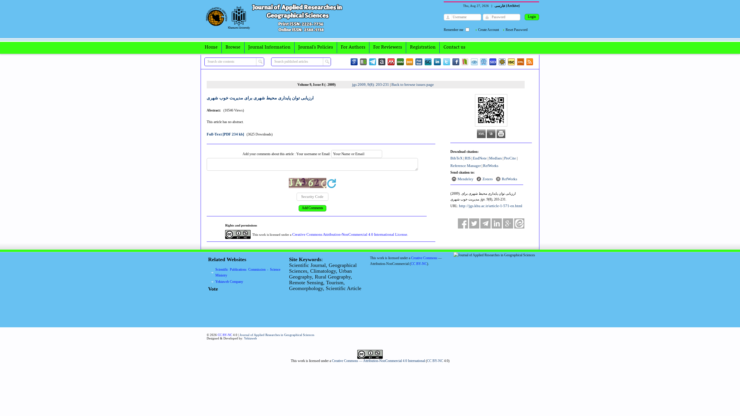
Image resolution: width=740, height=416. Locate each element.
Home (211, 47)
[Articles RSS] (529, 61)
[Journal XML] (520, 61)
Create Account (488, 30)
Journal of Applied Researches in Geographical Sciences (277, 335)
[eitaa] (519, 223)
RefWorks (490, 166)
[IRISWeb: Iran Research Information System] (474, 61)
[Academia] (381, 61)
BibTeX (456, 158)
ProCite (510, 158)
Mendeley (465, 179)
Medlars (495, 158)
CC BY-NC (435, 361)
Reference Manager (465, 166)
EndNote (480, 158)
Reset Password (517, 30)
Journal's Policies (315, 47)
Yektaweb (250, 338)
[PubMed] (418, 61)
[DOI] (409, 61)
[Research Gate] (363, 61)
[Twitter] (446, 61)
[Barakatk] (483, 61)
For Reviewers (387, 47)
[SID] (492, 61)
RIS (468, 158)
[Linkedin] (437, 61)
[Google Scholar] (354, 61)
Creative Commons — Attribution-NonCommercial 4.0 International (378, 361)
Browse (232, 47)
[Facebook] (455, 61)
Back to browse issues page (412, 84)
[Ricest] (502, 61)
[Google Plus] (508, 223)
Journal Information (269, 47)
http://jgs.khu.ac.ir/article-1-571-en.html (490, 206)
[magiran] (465, 61)
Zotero (487, 179)
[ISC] (511, 61)
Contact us (454, 47)
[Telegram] (372, 61)
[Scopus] (428, 61)
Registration (423, 47)
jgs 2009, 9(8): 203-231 (370, 84)
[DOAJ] (400, 61)
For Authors (353, 47)
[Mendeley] (391, 61)
